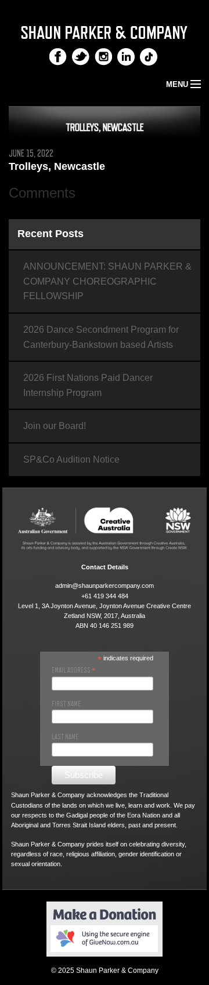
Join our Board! (54, 426)
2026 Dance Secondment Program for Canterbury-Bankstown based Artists (101, 337)
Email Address (73, 670)
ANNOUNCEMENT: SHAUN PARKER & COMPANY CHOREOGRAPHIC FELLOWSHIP (107, 281)
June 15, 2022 (31, 153)
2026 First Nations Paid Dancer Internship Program (88, 385)
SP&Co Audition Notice (71, 459)
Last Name (65, 737)
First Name (66, 704)
